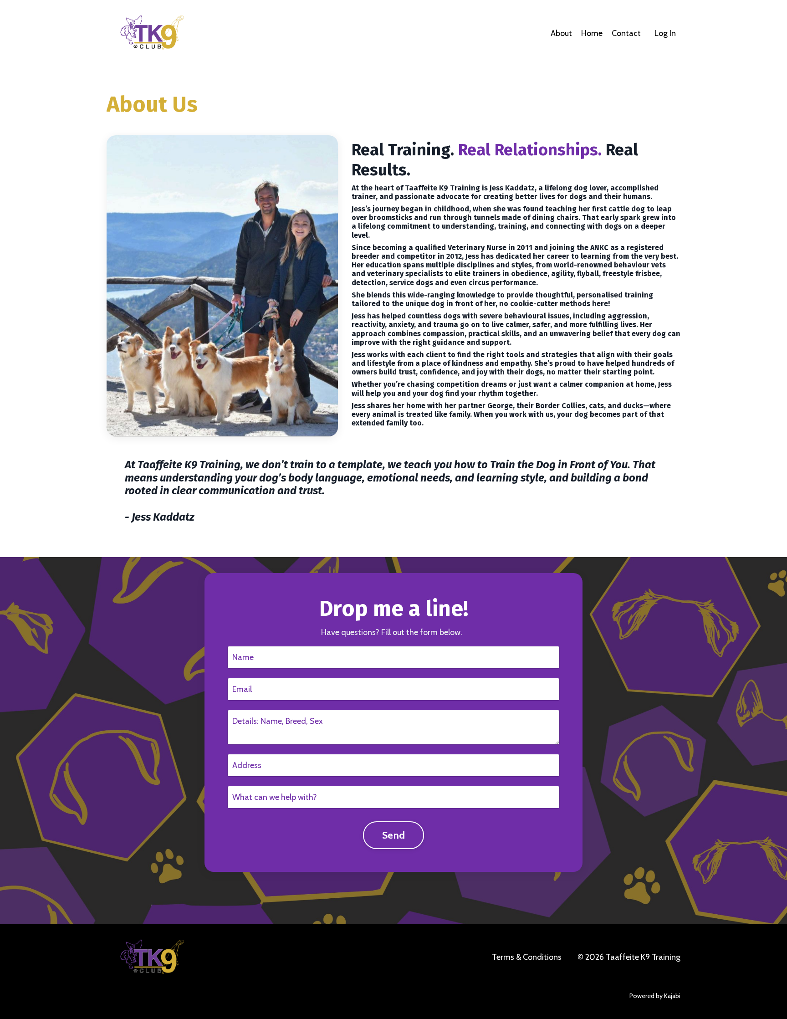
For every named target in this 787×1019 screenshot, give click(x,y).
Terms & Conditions (527, 957)
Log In (665, 33)
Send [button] (393, 835)
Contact (626, 33)
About (561, 33)
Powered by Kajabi (654, 996)
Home (592, 33)
